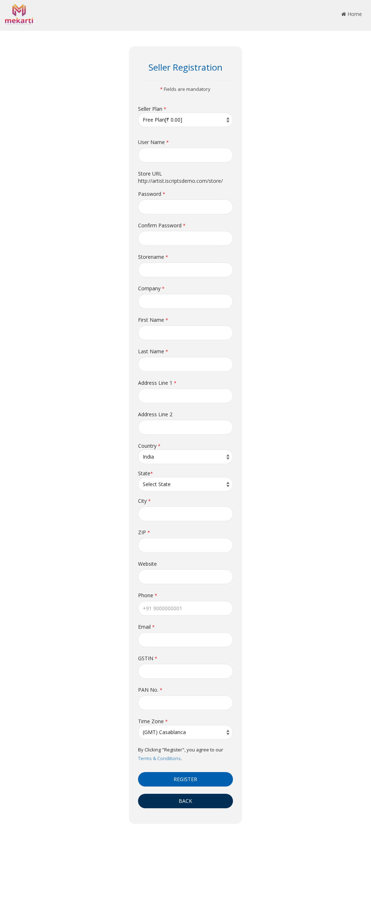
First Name (153, 319)
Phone (147, 595)
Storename (153, 256)
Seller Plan (152, 108)
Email (146, 626)
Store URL (150, 173)
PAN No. (150, 689)
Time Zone (153, 721)
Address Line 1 (157, 382)
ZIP (144, 532)
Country (149, 445)
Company (151, 288)
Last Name (153, 351)
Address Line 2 (155, 414)
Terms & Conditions (159, 758)
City (144, 500)
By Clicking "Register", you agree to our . (180, 754)
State (145, 473)
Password (151, 193)
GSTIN (147, 658)
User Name (153, 142)
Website (147, 563)
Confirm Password (162, 225)
